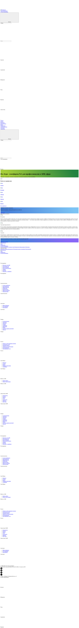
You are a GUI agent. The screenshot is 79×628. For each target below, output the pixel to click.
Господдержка (3, 123)
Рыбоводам (5, 288)
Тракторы (5, 322)
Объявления (2, 125)
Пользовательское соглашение (19, 249)
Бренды (4, 329)
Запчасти (4, 323)
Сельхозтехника (6, 321)
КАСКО (4, 270)
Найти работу (5, 380)
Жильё (4, 397)
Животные (5, 326)
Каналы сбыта (5, 289)
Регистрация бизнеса (7, 268)
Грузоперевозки (6, 347)
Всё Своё (4, 401)
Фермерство (5, 395)
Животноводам (6, 287)
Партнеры (28, 247)
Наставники (5, 307)
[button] (9, 17)
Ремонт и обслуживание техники (9, 343)
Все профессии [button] (3, 205)
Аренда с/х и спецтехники (8, 346)
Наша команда (23, 247)
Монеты (4, 400)
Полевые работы (6, 345)
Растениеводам (6, 286)
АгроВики (5, 366)
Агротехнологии (3, 126)
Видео (4, 364)
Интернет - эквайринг (7, 271)
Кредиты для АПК (6, 265)
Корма (4, 327)
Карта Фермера (6, 267)
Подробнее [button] (2, 212)
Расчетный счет (6, 266)
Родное (4, 396)
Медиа (1, 124)
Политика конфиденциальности (6, 249)
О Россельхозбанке (4, 247)
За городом (5, 399)
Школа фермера (6, 305)
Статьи (4, 363)
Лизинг (4, 269)
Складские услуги (6, 344)
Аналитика (2, 128)
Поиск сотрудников (7, 381)
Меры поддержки (6, 290)
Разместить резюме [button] (4, 241)
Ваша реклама (5, 291)
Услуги (1, 121)
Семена (4, 324)
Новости (4, 362)
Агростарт (2, 127)
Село (4, 398)
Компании (2, 122)
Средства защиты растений (8, 328)
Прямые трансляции (7, 365)
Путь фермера (5, 306)
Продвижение (28, 249)
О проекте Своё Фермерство (14, 247)
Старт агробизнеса (6, 285)
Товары (1, 120)
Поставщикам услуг (7, 348)
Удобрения (5, 325)
